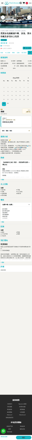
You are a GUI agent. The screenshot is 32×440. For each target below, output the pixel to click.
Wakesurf (9, 415)
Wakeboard (22, 415)
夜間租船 (22, 409)
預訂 (23, 437)
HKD (30, 3)
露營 (9, 429)
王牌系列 (9, 404)
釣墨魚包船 (22, 406)
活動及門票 (9, 426)
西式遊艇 (3, 40)
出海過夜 (22, 412)
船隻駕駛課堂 (9, 417)
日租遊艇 (9, 406)
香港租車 (22, 426)
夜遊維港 (9, 409)
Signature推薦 (22, 404)
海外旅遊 (9, 431)
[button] (3, 17)
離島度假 (22, 429)
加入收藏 (28, 48)
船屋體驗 (9, 412)
